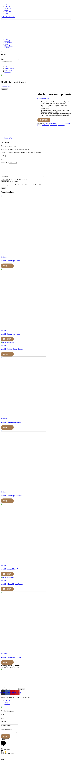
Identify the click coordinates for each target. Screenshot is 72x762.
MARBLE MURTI (10, 68)
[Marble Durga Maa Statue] (23, 358)
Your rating (5, 162)
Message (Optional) (6, 729)
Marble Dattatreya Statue (10, 261)
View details (4, 136)
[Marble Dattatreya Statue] (23, 196)
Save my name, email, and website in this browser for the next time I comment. (26, 185)
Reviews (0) (8, 138)
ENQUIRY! (44, 120)
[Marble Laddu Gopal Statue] (7, 342)
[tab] (8, 138)
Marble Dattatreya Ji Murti (11, 657)
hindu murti (45, 125)
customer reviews (6, 86)
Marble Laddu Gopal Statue (12, 349)
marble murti (53, 125)
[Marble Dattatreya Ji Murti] (23, 593)
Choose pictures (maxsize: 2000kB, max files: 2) (15, 179)
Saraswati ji (7, 72)
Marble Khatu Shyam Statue (12, 584)
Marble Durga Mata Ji (9, 569)
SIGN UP (21, 689)
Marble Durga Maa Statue (11, 422)
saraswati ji (61, 125)
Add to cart (5, 89)
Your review (5, 176)
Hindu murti (8, 70)
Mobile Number (6, 725)
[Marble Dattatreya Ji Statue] (23, 431)
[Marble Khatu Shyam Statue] (8, 577)
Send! (5, 736)
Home (6, 67)
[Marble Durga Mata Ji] (23, 504)
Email (3, 159)
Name (3, 155)
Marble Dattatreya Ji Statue (11, 496)
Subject (3, 722)
